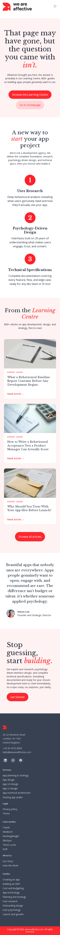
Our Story (8, 861)
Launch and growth (13, 914)
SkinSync (7, 840)
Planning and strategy (14, 897)
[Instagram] (13, 760)
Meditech (8, 832)
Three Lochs (9, 845)
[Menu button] (55, 6)
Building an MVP (11, 884)
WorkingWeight (11, 836)
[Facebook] (20, 760)
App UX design (10, 784)
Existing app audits (13, 797)
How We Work (10, 865)
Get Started (17, 697)
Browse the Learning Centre (30, 94)
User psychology (11, 910)
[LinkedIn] (5, 760)
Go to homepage (30, 105)
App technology (11, 892)
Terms (6, 813)
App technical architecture (16, 792)
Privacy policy (10, 809)
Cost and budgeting (13, 888)
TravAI (6, 827)
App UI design (10, 788)
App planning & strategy (15, 775)
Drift (5, 849)
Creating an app (11, 879)
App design (8, 779)
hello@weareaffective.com (17, 752)
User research (10, 901)
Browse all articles (30, 537)
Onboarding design (13, 905)
